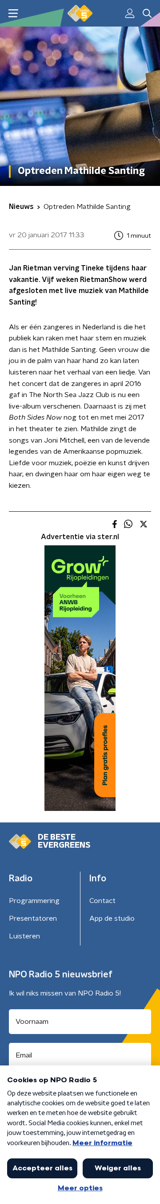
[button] (13, 13)
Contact (102, 900)
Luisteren (24, 936)
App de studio (112, 918)
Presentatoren (33, 918)
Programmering (34, 900)
